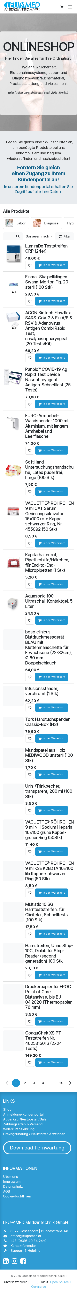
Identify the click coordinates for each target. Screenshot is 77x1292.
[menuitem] (16, 223)
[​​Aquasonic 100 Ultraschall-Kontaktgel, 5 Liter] (13, 603)
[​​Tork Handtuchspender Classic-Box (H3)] (13, 727)
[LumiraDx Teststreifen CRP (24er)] (13, 253)
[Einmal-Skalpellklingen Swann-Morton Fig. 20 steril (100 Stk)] (13, 284)
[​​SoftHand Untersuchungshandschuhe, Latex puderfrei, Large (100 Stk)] (13, 469)
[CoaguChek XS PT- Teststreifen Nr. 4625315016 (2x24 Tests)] (13, 1040)
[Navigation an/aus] (70, 6)
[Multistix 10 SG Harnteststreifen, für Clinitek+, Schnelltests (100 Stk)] (13, 912)
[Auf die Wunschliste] (29, 265)
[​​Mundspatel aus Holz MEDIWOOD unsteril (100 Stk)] (13, 758)
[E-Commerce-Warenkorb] (61, 7)
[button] (39, 236)
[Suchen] (18, 236)
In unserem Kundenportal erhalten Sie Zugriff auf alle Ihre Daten (38, 189)
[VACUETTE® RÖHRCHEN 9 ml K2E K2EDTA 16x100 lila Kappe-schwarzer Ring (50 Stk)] (13, 871)
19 (61, 1083)
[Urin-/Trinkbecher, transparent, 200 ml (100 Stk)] (13, 794)
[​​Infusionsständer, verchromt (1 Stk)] (13, 696)
